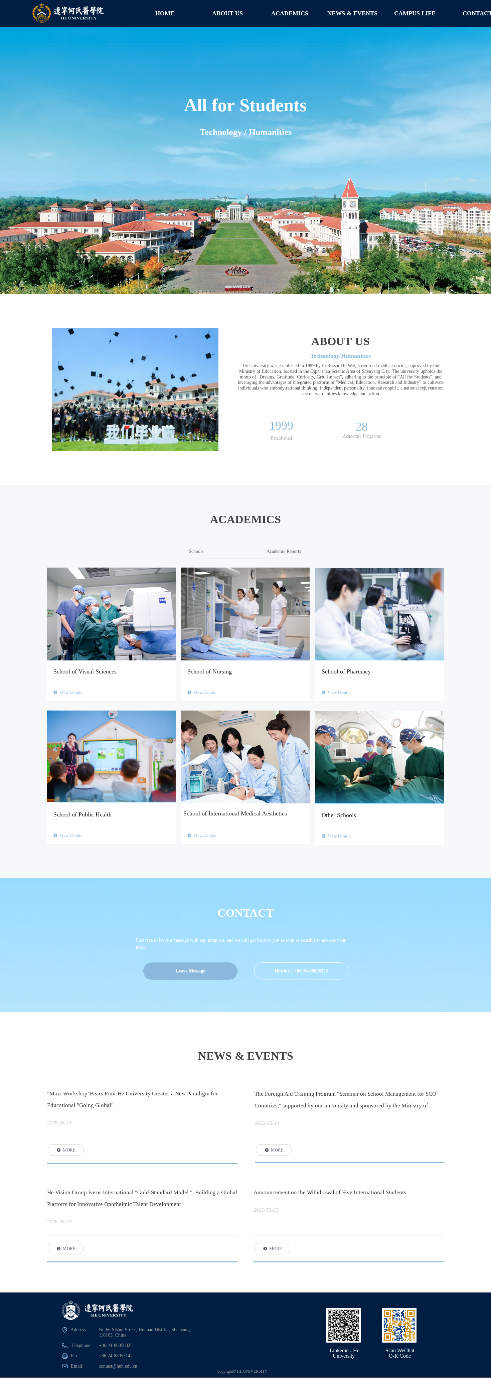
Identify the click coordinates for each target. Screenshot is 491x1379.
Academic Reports (284, 551)
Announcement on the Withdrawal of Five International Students (330, 1192)
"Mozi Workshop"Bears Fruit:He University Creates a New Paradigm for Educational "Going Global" (132, 1099)
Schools (196, 551)
